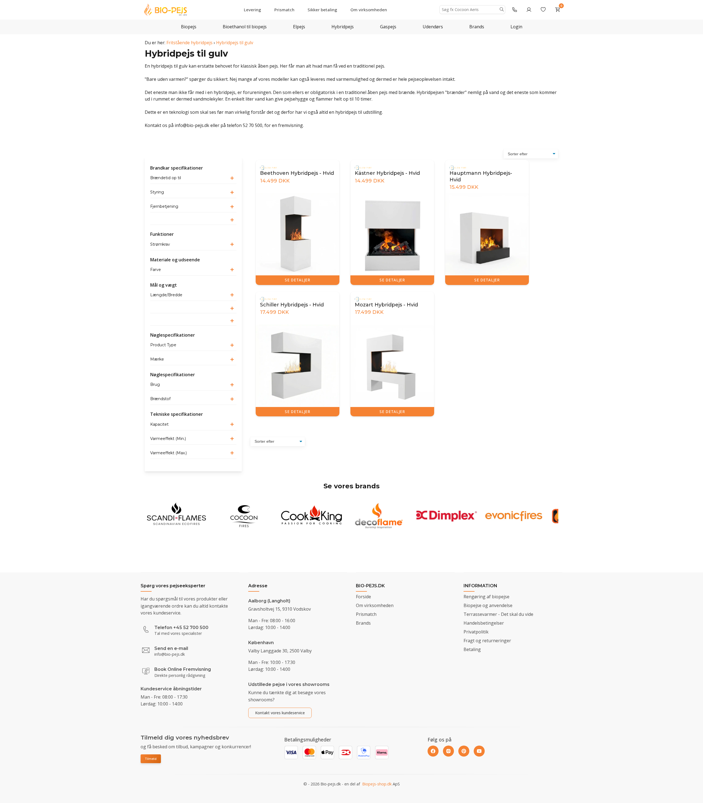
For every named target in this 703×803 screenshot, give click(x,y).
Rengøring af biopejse (486, 597)
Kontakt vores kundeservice (280, 712)
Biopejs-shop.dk (377, 784)
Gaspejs (388, 27)
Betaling (472, 649)
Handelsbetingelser (484, 623)
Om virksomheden (368, 9)
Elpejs (299, 27)
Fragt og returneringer (487, 641)
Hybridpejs (342, 27)
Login (516, 27)
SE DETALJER (297, 280)
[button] (193, 178)
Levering (252, 9)
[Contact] (515, 10)
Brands (476, 27)
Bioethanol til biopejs (245, 27)
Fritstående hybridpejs (189, 43)
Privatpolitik (476, 632)
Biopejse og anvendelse (488, 605)
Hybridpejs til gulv (234, 43)
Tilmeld (151, 759)
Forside (363, 597)
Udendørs (433, 27)
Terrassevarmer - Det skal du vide (498, 614)
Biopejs (188, 27)
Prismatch (284, 9)
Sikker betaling (322, 9)
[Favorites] (543, 10)
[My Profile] (529, 10)
